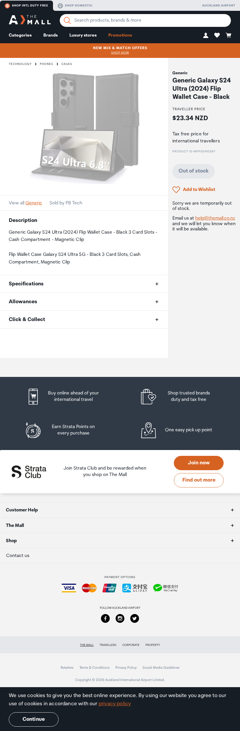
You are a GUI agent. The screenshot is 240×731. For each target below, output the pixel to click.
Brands (50, 35)
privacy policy (115, 704)
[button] (205, 35)
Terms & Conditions (94, 668)
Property (152, 645)
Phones (46, 64)
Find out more (198, 480)
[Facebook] (105, 618)
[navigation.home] (30, 20)
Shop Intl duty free (30, 5)
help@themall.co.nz (215, 218)
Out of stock (194, 171)
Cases (66, 64)
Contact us (17, 555)
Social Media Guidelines (161, 668)
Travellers (108, 645)
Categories (20, 35)
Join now (199, 463)
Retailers (67, 668)
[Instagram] (120, 618)
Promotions (120, 35)
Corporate (131, 645)
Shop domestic (78, 5)
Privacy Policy (126, 668)
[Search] (67, 20)
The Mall (87, 645)
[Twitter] (134, 618)
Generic (33, 203)
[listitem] (68, 396)
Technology (20, 64)
